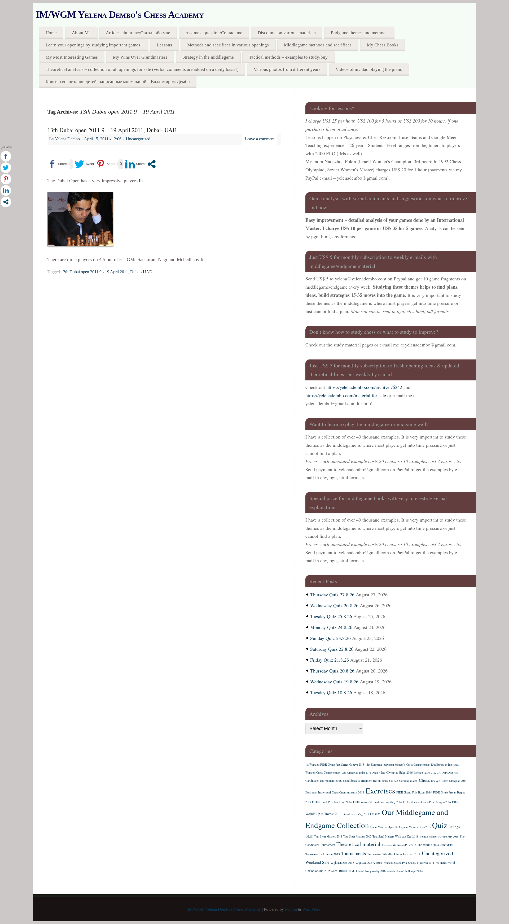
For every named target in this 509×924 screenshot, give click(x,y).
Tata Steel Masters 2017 (357, 836)
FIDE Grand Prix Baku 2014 (414, 792)
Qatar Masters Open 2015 (416, 827)
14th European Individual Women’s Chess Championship (397, 764)
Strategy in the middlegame (208, 57)
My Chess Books (382, 44)
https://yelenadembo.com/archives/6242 (364, 387)
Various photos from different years (287, 69)
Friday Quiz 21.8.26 (329, 660)
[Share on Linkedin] (135, 164)
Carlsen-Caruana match (403, 781)
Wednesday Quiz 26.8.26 (334, 605)
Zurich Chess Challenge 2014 (405, 871)
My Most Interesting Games (72, 57)
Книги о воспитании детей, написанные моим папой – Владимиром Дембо (118, 81)
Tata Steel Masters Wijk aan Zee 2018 (395, 836)
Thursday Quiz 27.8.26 (332, 594)
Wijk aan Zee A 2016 (369, 863)
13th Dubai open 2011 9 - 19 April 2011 (94, 272)
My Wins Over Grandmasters (140, 57)
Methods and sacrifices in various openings (228, 44)
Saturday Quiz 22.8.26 (331, 649)
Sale (309, 836)
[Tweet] (84, 164)
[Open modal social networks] (151, 164)
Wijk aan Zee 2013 (342, 863)
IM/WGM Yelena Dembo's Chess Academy (120, 14)
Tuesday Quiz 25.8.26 (331, 616)
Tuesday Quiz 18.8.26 (331, 692)
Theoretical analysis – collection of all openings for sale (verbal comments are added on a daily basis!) (142, 69)
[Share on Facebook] (57, 164)
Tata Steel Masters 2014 (328, 836)
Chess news (429, 780)
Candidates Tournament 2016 (323, 781)
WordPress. (311, 909)
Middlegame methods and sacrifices (318, 44)
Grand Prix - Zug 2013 (356, 814)
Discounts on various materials (287, 32)
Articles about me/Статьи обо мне (138, 32)
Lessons (164, 44)
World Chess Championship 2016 (366, 871)
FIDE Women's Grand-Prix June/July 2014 (377, 802)
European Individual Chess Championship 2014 (334, 792)
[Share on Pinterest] (105, 164)
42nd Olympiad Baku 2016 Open (359, 772)
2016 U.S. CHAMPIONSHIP (441, 772)
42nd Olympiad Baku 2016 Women (401, 772)
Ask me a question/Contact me (213, 32)
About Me (81, 32)
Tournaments (353, 853)
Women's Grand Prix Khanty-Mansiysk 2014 (408, 863)
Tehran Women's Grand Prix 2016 (439, 836)
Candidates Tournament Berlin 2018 (365, 781)
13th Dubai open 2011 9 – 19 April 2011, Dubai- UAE (111, 130)
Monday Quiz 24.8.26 (331, 627)
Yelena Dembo (67, 139)
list (142, 180)
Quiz (439, 825)
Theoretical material (358, 844)
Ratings (454, 826)
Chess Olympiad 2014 (454, 781)
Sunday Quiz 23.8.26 (330, 638)
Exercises (380, 790)
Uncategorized (138, 139)
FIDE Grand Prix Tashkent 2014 (332, 802)
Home (51, 32)
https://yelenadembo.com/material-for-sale (345, 395)
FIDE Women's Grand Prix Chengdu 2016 (427, 802)
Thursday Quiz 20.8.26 (332, 670)
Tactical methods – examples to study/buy (288, 57)
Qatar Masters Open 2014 (385, 827)
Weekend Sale (317, 862)
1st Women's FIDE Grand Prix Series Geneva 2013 (334, 764)
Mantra (291, 909)
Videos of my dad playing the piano (369, 69)
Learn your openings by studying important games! (94, 44)
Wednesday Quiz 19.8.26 (334, 681)
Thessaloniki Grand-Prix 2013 (399, 845)
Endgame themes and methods (359, 32)
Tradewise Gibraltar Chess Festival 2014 (393, 854)
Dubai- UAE (141, 272)
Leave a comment (259, 139)
